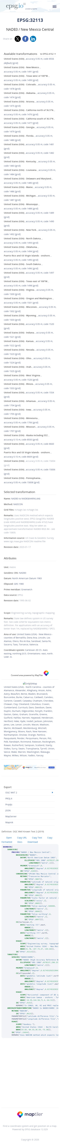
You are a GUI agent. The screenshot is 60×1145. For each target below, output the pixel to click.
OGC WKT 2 (11, 792)
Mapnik (9, 822)
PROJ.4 (8, 798)
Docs (19, 841)
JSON (8, 810)
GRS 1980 (19, 583)
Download (33, 841)
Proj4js (8, 804)
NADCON (18, 504)
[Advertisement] (30, 1077)
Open (9, 837)
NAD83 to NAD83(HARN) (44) (25, 498)
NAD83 (22, 572)
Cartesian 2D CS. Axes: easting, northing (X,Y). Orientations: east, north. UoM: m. (28, 653)
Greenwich (26, 589)
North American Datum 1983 (27, 578)
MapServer (11, 816)
